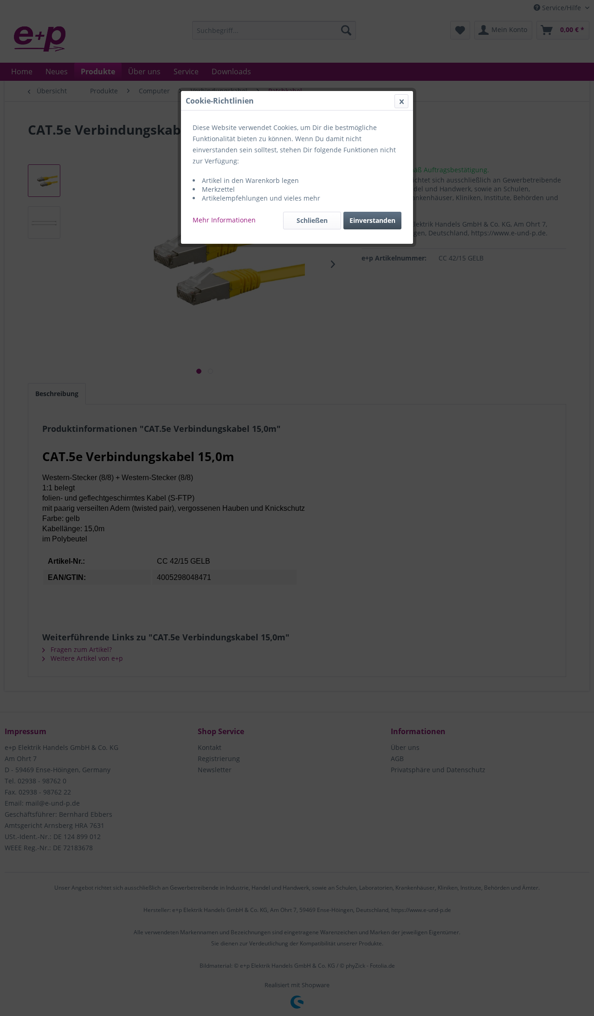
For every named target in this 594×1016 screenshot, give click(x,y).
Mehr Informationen (224, 219)
